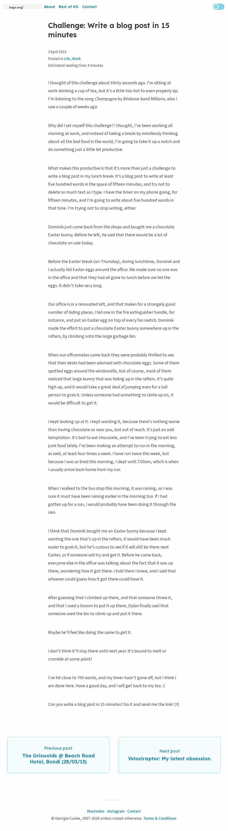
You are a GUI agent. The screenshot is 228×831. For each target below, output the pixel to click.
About (49, 6)
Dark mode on (218, 7)
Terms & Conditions (160, 818)
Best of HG (69, 6)
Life (67, 58)
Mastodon (95, 811)
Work (76, 58)
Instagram (115, 811)
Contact (89, 6)
